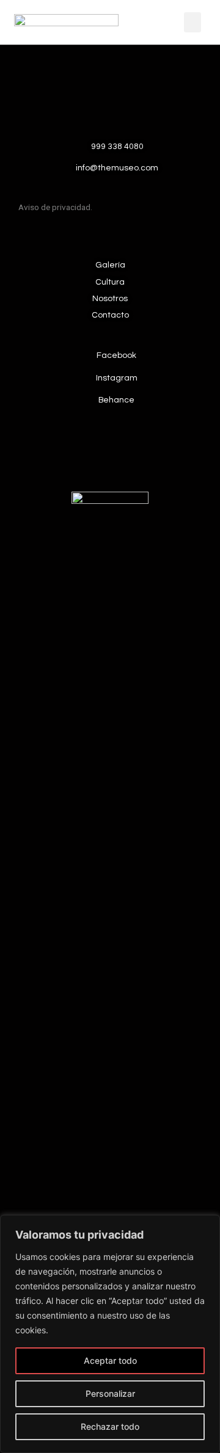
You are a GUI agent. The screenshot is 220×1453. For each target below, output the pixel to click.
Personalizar (110, 1393)
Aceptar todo (110, 1360)
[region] (110, 1334)
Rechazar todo (110, 1426)
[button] (192, 22)
